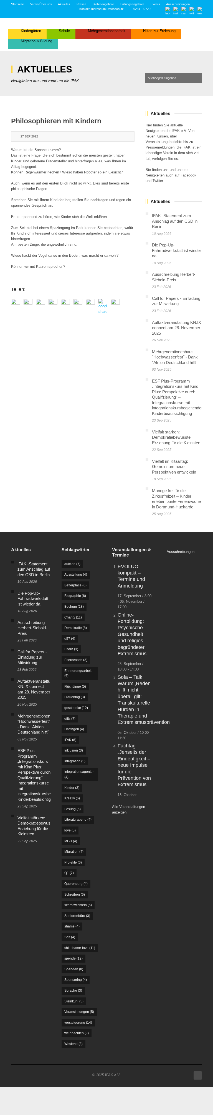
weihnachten (76, 1033)
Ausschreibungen (178, 4)
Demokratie (75, 628)
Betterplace (75, 585)
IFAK (70, 740)
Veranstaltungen (79, 1012)
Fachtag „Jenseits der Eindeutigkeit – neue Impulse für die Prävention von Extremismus (134, 765)
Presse (81, 4)
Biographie (75, 596)
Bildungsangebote (132, 4)
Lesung (72, 809)
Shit (69, 937)
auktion (72, 564)
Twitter (158, 181)
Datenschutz (115, 9)
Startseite (17, 4)
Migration (73, 852)
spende (73, 958)
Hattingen (74, 729)
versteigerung (78, 1023)
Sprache (73, 990)
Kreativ (72, 798)
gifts (69, 719)
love (70, 830)
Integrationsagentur (79, 774)
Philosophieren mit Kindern (56, 121)
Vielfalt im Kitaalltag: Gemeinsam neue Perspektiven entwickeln (174, 466)
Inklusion (73, 750)
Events (155, 4)
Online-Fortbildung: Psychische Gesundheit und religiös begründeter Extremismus (132, 634)
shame (72, 926)
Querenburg (76, 884)
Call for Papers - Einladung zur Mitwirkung (32, 657)
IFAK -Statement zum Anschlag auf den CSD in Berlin (174, 221)
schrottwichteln (78, 905)
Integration (74, 761)
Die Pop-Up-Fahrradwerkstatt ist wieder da (176, 250)
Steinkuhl (73, 1001)
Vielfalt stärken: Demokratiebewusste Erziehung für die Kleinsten (176, 437)
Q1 (69, 873)
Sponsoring (75, 980)
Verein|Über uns (41, 4)
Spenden (73, 969)
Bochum (74, 607)
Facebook (188, 175)
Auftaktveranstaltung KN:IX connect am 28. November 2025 (176, 328)
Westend (73, 1044)
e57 (69, 639)
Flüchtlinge (75, 686)
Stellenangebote (103, 4)
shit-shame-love (79, 948)
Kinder (71, 788)
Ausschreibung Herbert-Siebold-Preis (32, 628)
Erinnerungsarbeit (78, 673)
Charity (73, 617)
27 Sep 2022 (29, 136)
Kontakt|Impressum (92, 9)
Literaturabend (78, 820)
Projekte (73, 862)
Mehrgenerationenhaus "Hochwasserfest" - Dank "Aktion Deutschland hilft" (175, 357)
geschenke (76, 708)
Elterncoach (75, 660)
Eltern (71, 649)
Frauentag (74, 697)
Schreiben (74, 894)
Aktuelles (64, 4)
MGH (70, 841)
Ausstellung (75, 574)
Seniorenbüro (77, 916)
